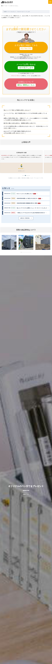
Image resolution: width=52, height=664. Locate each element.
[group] (26, 162)
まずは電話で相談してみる (26, 47)
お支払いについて (26, 83)
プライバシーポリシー (16, 75)
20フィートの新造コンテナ (6, 155)
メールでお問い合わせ (26, 66)
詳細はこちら (26, 494)
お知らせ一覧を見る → (26, 218)
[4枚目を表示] (26, 175)
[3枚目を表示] (25, 175)
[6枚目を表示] (29, 175)
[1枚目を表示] (22, 175)
